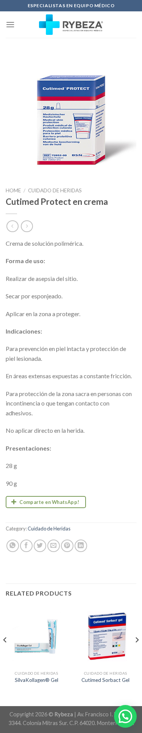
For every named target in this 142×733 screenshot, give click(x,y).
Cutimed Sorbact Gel (105, 680)
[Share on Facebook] (26, 546)
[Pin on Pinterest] (67, 546)
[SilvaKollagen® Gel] (36, 636)
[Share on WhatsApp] (12, 546)
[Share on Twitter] (40, 546)
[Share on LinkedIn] (81, 546)
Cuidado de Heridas (55, 190)
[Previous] (5, 655)
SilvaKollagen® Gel (36, 680)
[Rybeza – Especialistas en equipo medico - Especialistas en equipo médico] (71, 24)
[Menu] (10, 24)
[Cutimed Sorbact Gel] (105, 636)
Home (13, 190)
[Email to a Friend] (53, 546)
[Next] (136, 655)
